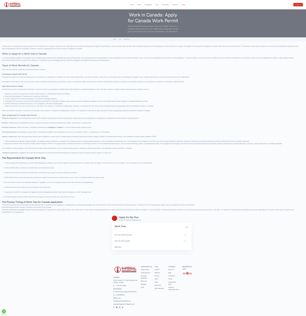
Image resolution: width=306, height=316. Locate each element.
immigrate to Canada (55, 127)
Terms (170, 279)
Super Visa (158, 285)
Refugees (143, 284)
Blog (169, 273)
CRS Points (165, 4)
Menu (139, 4)
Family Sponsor (145, 273)
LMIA (142, 287)
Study (156, 282)
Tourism (157, 269)
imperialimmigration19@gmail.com (124, 304)
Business (157, 273)
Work (156, 279)
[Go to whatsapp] (4, 311)
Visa (157, 4)
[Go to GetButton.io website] (3, 314)
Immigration (148, 4)
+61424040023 (120, 295)
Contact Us (298, 4)
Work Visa (144, 281)
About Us (175, 4)
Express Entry (145, 269)
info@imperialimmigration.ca (122, 301)
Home (132, 4)
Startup (157, 276)
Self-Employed (159, 288)
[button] (152, 235)
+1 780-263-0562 (120, 285)
